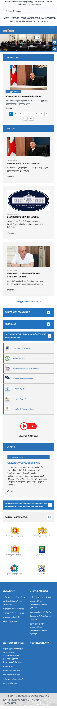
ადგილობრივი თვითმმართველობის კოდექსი (38, 604)
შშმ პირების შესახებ (11, 675)
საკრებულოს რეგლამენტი (13, 679)
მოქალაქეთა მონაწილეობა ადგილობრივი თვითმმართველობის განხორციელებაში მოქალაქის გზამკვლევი (14, 655)
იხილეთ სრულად (10, 621)
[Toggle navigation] (51, 30)
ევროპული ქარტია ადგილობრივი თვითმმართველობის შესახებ (38, 629)
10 (31, 119)
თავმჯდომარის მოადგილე (13, 609)
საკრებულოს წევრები (11, 617)
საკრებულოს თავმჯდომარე (14, 597)
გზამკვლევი (8, 666)
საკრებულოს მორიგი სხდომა (24, 96)
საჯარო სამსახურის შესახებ (41, 612)
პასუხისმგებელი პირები (12, 670)
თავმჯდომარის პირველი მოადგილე (12, 602)
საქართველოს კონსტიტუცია (41, 597)
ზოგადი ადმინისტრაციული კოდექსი (41, 617)
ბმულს (37, 4)
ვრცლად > (10, 108)
